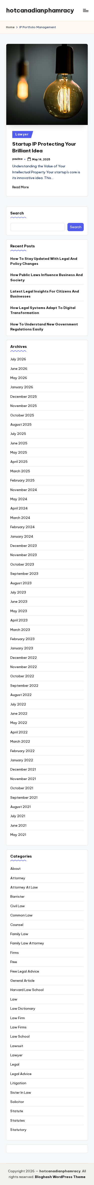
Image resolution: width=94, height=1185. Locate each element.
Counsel (16, 924)
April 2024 (19, 508)
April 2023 (19, 620)
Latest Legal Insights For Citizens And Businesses (44, 293)
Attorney (17, 878)
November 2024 (23, 490)
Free (13, 962)
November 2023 (23, 555)
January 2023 (21, 648)
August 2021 (20, 806)
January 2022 (21, 760)
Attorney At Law (24, 887)
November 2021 (23, 779)
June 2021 (18, 825)
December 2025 (23, 396)
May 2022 (18, 722)
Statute (16, 1111)
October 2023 (22, 564)
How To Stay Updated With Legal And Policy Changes (43, 261)
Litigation (18, 1083)
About (15, 868)
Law (13, 999)
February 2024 (22, 527)
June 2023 (18, 601)
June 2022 (18, 713)
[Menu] (85, 10)
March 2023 (20, 629)
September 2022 (24, 685)
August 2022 (21, 694)
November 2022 (23, 667)
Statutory (18, 1129)
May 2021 (18, 834)
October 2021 (21, 788)
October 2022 (22, 676)
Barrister (17, 896)
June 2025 (18, 443)
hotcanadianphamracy (40, 10)
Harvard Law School (27, 990)
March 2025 (20, 471)
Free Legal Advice (24, 971)
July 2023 (18, 592)
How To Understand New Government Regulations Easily (44, 326)
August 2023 (21, 583)
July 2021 (17, 816)
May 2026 (18, 378)
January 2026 (21, 387)
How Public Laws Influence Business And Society (46, 277)
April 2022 (19, 732)
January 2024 (21, 536)
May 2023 (18, 611)
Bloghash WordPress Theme (60, 1177)
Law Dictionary (22, 1008)
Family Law (19, 934)
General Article (22, 980)
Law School (20, 1036)
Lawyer (22, 134)
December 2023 (23, 545)
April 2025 (19, 461)
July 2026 (18, 359)
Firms (14, 952)
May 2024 (18, 499)
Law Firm (17, 1018)
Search (17, 213)
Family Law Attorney (27, 943)
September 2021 (24, 797)
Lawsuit (16, 1046)
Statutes (17, 1120)
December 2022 (23, 657)
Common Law (21, 915)
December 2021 (23, 769)
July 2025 (18, 433)
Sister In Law (20, 1092)
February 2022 (22, 751)
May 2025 (18, 452)
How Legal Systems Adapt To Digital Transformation (42, 310)
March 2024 (20, 517)
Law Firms (18, 1027)
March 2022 (20, 741)
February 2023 (22, 639)
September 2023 (24, 573)
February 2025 (22, 480)
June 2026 (18, 368)
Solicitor (17, 1101)
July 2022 (18, 704)
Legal (14, 1064)
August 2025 (21, 424)
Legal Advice (21, 1074)
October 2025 (22, 415)
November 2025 (23, 405)
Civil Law (17, 906)
